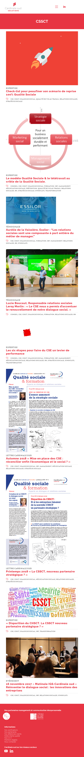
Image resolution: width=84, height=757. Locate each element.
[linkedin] (64, 7)
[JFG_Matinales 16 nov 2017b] (42, 638)
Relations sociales (68, 99)
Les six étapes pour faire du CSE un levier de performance (37, 350)
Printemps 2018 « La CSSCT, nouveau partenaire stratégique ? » (40, 571)
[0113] (27, 322)
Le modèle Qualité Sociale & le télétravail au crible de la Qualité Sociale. (38, 178)
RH (16, 190)
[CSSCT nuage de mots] (42, 588)
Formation (49, 186)
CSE (12, 99)
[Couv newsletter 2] (38, 475)
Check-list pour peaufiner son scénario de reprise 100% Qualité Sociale (41, 91)
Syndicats (40, 190)
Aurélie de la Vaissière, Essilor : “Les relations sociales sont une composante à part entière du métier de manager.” (40, 231)
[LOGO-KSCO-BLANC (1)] (6, 713)
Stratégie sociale (14, 101)
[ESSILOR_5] (31, 197)
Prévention (31, 188)
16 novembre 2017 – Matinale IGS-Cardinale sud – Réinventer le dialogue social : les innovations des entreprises (41, 686)
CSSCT (16, 99)
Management (65, 186)
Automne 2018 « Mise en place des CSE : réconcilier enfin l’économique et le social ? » (38, 458)
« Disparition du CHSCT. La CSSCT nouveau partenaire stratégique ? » (36, 623)
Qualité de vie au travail (47, 99)
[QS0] (42, 108)
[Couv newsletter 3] (35, 370)
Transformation (53, 190)
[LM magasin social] (42, 250)
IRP (56, 186)
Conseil (14, 186)
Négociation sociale (15, 188)
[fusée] (42, 32)
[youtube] (6, 751)
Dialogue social (27, 99)
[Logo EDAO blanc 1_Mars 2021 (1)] (37, 713)
